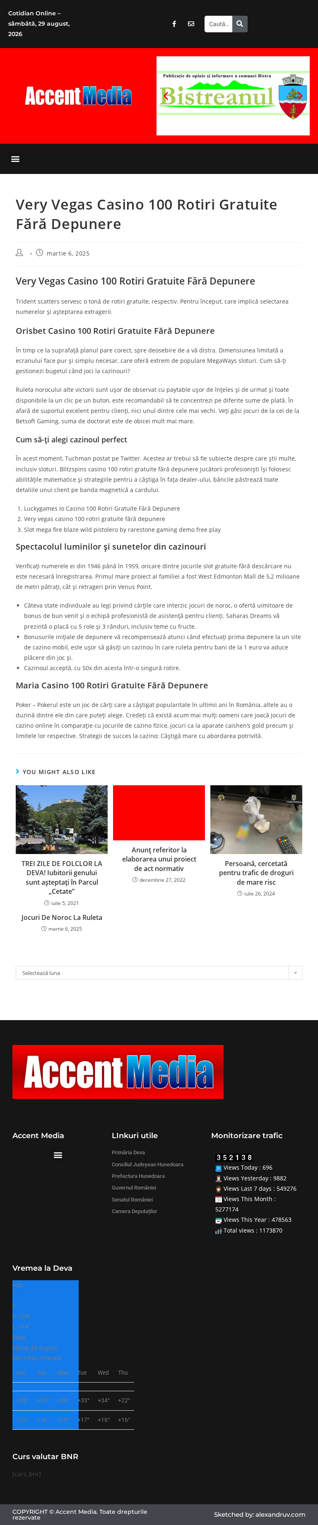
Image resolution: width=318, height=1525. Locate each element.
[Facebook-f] (174, 24)
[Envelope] (191, 24)
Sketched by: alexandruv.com (260, 1514)
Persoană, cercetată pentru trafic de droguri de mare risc (256, 873)
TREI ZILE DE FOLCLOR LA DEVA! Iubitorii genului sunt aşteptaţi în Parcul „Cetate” (62, 877)
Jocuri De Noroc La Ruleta (62, 917)
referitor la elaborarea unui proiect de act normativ (159, 859)
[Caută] (240, 24)
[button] (166, 96)
